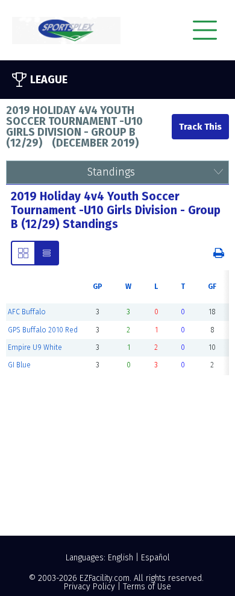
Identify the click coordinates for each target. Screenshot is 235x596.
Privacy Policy (89, 587)
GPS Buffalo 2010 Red (43, 330)
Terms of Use (147, 587)
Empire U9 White (35, 347)
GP (97, 286)
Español (155, 558)
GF (212, 286)
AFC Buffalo (27, 312)
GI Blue (19, 365)
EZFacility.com (105, 578)
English (120, 558)
